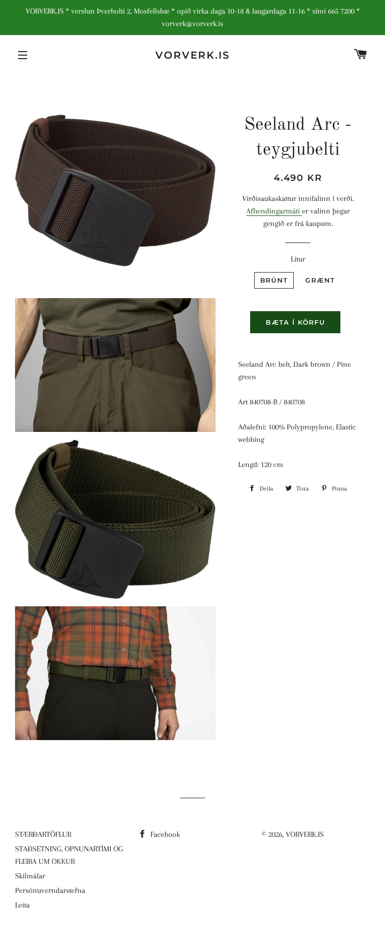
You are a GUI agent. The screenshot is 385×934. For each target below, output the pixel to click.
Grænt (320, 280)
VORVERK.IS (192, 55)
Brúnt (274, 280)
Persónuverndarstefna (50, 890)
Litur (298, 259)
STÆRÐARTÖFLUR (43, 834)
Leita (22, 904)
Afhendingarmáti (274, 210)
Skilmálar (30, 875)
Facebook (164, 834)
